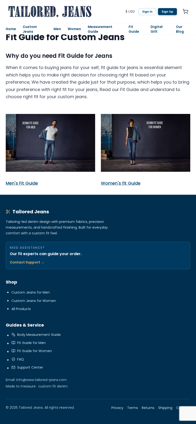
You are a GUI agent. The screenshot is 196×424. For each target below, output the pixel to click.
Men (57, 29)
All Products (21, 308)
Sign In (147, 12)
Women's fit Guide (121, 183)
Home (11, 29)
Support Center (30, 367)
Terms (132, 407)
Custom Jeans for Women (33, 300)
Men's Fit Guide (22, 183)
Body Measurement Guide (39, 334)
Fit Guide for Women (34, 351)
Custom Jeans (30, 29)
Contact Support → (27, 262)
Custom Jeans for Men (30, 292)
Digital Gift (157, 29)
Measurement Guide (100, 29)
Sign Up (167, 12)
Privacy (117, 407)
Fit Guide (134, 29)
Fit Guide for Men (31, 342)
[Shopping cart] (185, 11)
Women (74, 29)
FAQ (20, 359)
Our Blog (180, 29)
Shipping (165, 407)
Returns (148, 407)
